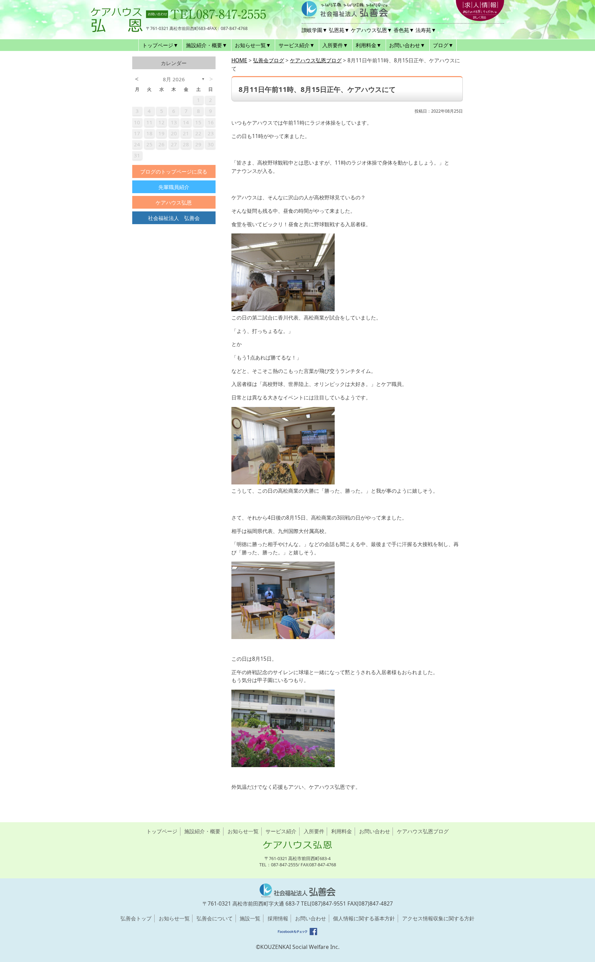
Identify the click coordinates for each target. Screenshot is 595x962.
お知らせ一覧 (243, 831)
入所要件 (314, 831)
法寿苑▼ (426, 30)
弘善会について (215, 918)
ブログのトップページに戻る (173, 171)
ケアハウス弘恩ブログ (423, 831)
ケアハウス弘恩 (174, 202)
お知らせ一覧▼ (253, 45)
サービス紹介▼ (297, 45)
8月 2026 (174, 79)
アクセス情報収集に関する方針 (438, 918)
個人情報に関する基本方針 (364, 918)
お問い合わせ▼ (407, 45)
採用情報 (278, 918)
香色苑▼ (404, 30)
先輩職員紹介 (173, 187)
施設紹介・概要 (202, 831)
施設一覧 (250, 918)
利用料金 (341, 831)
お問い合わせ (374, 831)
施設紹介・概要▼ (206, 45)
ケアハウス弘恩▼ (371, 30)
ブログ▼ (443, 45)
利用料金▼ (369, 45)
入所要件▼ (335, 45)
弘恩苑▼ (339, 30)
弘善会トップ (136, 918)
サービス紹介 (280, 831)
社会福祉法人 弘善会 (174, 218)
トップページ (161, 831)
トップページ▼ (160, 45)
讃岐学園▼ (314, 30)
